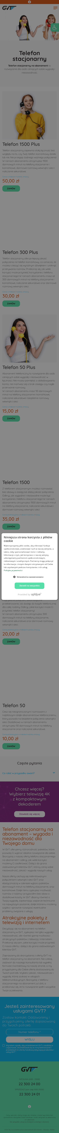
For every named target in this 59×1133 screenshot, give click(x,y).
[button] (30, 577)
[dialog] (29, 566)
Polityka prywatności (13, 570)
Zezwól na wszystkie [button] (30, 585)
